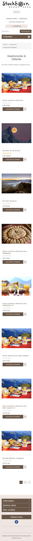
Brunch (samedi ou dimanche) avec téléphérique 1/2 (15, 304)
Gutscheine (12, 44)
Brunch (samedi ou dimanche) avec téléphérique (15, 252)
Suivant (29, 482)
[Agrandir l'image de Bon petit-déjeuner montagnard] (16, 441)
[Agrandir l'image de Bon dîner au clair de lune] (16, 133)
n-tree (19, 538)
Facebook (16, 522)
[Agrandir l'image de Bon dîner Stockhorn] (16, 183)
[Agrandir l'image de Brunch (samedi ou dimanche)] (16, 83)
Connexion (23, 18)
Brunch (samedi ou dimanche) (13, 100)
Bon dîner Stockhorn (10, 201)
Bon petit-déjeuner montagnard (13, 458)
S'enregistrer (11, 18)
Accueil (5, 44)
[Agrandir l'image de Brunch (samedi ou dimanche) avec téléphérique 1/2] (16, 286)
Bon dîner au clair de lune (11, 151)
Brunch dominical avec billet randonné (16, 356)
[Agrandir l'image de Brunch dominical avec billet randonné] (16, 338)
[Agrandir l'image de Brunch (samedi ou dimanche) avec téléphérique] (16, 234)
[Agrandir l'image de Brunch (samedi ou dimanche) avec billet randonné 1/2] (16, 388)
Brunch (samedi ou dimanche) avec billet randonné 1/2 (15, 407)
